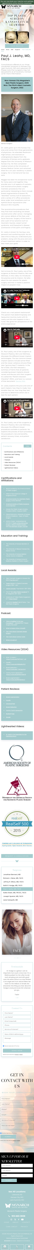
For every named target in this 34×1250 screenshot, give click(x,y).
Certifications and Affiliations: (13, 452)
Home (2, 49)
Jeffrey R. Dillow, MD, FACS (13, 882)
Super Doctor (10, 583)
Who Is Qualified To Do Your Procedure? (14, 622)
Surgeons (17, 49)
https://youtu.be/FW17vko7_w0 (16, 659)
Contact (26, 1222)
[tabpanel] (17, 983)
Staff (12, 49)
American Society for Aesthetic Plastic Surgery (18, 500)
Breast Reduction (11, 707)
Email (29, 1248)
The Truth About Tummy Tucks (15, 637)
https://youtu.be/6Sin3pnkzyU (15, 680)
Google (8, 717)
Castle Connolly (11, 589)
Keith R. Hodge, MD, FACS (12, 885)
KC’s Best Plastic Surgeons (19, 592)
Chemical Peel (10, 704)
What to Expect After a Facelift (15, 628)
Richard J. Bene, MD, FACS (13, 878)
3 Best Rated (13, 599)
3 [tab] (18, 997)
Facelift (8, 700)
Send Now (17, 1050)
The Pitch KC (14, 580)
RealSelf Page (10, 714)
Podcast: (7, 460)
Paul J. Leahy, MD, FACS (12, 889)
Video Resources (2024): (12, 462)
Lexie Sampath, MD (10, 900)
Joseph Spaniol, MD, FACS (13, 896)
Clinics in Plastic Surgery (18, 525)
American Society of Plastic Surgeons (17, 504)
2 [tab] (17, 997)
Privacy (17, 1054)
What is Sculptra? (11, 640)
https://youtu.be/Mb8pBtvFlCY (16, 664)
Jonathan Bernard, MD (12, 874)
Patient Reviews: (9, 465)
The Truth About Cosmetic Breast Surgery (16, 632)
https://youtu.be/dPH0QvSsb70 (16, 674)
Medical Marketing (12, 1238)
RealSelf (15, 602)
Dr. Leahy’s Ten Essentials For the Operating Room (16, 735)
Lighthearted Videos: (10, 468)
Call (17, 1248)
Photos (5, 1248)
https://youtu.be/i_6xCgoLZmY (16, 669)
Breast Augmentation (12, 697)
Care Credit (11, 1227)
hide (27, 446)
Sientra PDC (20, 381)
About (7, 49)
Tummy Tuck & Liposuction (14, 710)
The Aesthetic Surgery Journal (18, 526)
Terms (21, 1054)
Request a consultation (17, 856)
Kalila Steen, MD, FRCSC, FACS (14, 893)
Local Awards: (8, 457)
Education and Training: (11, 454)
